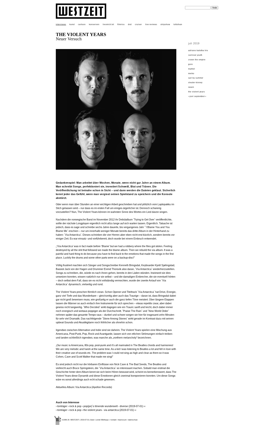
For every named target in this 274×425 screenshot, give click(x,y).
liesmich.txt (108, 24)
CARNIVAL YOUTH (195, 55)
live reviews (151, 24)
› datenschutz (132, 420)
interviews (61, 24)
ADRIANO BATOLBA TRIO (198, 50)
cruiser (138, 24)
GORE (190, 64)
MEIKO (191, 73)
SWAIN (191, 87)
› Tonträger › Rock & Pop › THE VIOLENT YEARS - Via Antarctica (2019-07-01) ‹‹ (96, 410)
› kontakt (113, 420)
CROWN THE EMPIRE (197, 60)
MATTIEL (191, 69)
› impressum (122, 420)
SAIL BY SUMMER (195, 78)
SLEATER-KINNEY (195, 82)
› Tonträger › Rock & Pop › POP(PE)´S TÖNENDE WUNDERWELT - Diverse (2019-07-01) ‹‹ (100, 406)
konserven (94, 24)
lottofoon (177, 24)
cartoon (82, 24)
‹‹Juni (191, 96)
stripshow (165, 24)
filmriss (121, 24)
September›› (200, 96)
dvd (130, 24)
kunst (72, 24)
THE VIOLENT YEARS (196, 92)
